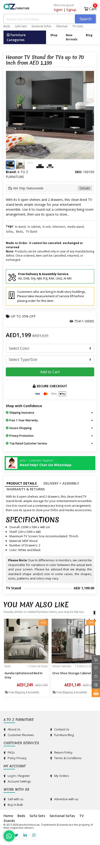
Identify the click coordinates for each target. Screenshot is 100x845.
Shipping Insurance (21, 413)
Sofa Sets (21, 26)
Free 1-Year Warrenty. (23, 420)
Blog (89, 35)
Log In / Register (18, 776)
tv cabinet (34, 227)
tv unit (46, 227)
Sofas (9, 232)
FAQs (11, 752)
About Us (13, 729)
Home (8, 816)
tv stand (20, 227)
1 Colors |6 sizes (37, 666)
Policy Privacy (17, 758)
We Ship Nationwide (51, 188)
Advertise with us (65, 799)
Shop (53, 35)
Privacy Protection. (21, 436)
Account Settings (19, 781)
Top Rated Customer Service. (28, 443)
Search (85, 18)
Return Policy (63, 752)
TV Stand (31, 232)
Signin (58, 9)
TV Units (77, 26)
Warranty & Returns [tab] (26, 489)
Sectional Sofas (41, 26)
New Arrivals (71, 37)
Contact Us (61, 729)
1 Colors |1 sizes (85, 666)
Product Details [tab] (22, 483)
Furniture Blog (63, 735)
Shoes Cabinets (61, 666)
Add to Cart (50, 371)
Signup (71, 9)
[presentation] (94, 612)
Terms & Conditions (67, 758)
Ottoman (62, 26)
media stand (75, 227)
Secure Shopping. (20, 428)
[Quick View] (26, 670)
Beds (6, 26)
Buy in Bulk (15, 805)
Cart (92, 8)
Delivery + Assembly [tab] (61, 483)
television (59, 227)
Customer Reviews (20, 735)
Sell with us (15, 799)
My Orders (61, 776)
